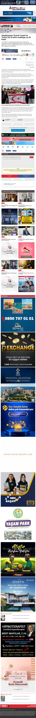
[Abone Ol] (29, 65)
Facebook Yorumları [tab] (26, 175)
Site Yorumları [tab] (9, 175)
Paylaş (14, 58)
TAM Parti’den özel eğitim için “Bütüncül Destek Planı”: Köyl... (20, 699)
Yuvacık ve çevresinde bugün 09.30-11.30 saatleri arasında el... (21, 696)
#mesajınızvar (7, 120)
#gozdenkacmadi (20, 120)
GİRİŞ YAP (31, 157)
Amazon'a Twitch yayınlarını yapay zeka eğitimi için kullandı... (21, 615)
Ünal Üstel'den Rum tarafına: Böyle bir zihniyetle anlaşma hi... (21, 618)
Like (9, 59)
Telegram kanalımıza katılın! (18, 130)
